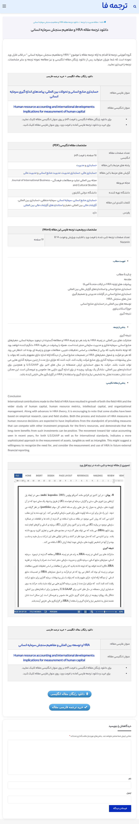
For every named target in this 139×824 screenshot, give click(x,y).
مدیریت (80, 166)
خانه (102, 22)
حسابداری (92, 166)
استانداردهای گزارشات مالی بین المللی (43, 205)
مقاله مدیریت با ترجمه (89, 22)
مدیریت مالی (30, 173)
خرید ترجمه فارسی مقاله (67, 707)
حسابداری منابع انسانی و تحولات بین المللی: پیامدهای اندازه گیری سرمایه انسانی (54, 94)
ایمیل (129, 793)
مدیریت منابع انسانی (50, 173)
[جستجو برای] (134, 8)
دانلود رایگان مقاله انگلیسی (68, 694)
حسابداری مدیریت (71, 173)
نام (130, 779)
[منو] (4, 8)
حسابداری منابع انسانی (85, 200)
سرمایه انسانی (64, 200)
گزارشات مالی (90, 205)
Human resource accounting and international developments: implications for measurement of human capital (54, 110)
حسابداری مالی (89, 173)
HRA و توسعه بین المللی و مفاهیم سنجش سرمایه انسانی (54, 645)
